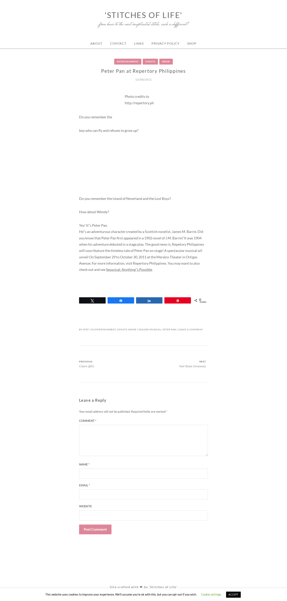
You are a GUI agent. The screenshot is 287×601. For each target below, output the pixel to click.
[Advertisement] (143, 168)
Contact (118, 43)
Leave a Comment (190, 329)
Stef (86, 329)
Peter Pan (169, 329)
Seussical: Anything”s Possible (129, 269)
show (166, 61)
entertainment (128, 61)
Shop (191, 43)
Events (150, 61)
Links (139, 43)
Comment (87, 420)
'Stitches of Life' (143, 15)
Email (84, 485)
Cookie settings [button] (211, 594)
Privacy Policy (165, 43)
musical (155, 329)
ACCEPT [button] (233, 594)
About (96, 43)
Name (84, 464)
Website (85, 506)
